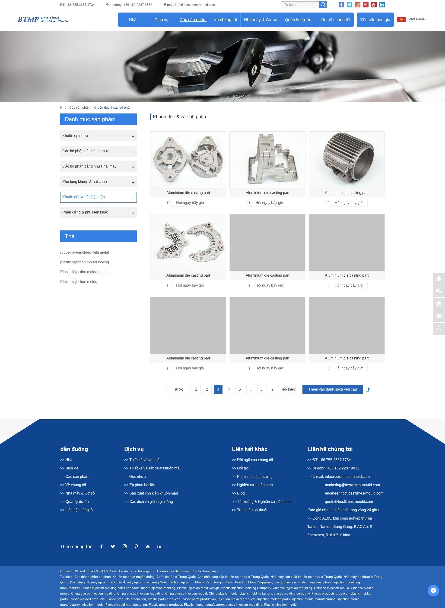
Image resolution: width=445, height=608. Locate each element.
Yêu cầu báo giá (375, 19)
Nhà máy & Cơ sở (261, 19)
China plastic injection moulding (140, 593)
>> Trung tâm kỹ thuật (249, 510)
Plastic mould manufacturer (204, 604)
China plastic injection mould (186, 593)
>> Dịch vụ (69, 468)
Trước (178, 389)
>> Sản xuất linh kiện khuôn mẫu (151, 493)
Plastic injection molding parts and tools (110, 588)
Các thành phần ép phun (92, 577)
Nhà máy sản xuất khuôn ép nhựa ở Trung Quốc (306, 577)
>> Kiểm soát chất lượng (252, 477)
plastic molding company (292, 593)
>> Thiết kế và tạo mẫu (143, 460)
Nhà (133, 19)
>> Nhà (66, 460)
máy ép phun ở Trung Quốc (147, 582)
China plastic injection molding (93, 593)
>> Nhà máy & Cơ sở (77, 493)
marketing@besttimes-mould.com (352, 485)
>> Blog (238, 493)
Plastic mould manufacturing (126, 604)
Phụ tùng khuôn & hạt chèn (84, 182)
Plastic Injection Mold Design (198, 588)
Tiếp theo (287, 389)
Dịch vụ (161, 19)
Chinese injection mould (331, 588)
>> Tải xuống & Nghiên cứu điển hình (263, 502)
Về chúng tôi (225, 19)
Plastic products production (126, 599)
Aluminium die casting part (188, 193)
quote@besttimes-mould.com (349, 502)
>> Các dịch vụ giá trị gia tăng (148, 502)
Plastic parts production (198, 599)
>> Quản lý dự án (74, 502)
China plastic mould (223, 593)
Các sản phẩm (193, 19)
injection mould (93, 604)
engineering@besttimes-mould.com (354, 493)
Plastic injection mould (280, 604)
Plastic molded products (87, 599)
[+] (188, 160)
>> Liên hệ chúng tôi (77, 510)
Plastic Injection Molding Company (246, 588)
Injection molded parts (273, 599)
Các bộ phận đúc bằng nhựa (85, 151)
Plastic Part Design (209, 582)
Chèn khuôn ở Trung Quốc (176, 577)
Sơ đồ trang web (205, 571)
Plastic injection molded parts (84, 272)
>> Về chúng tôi (73, 485)
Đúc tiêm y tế (79, 582)
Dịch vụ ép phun (181, 582)
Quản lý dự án (298, 19)
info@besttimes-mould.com (195, 4)
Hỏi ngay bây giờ (190, 203)
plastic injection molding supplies (297, 582)
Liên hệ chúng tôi (334, 19)
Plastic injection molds (78, 282)
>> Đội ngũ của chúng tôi (252, 460)
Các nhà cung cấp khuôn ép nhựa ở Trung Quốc (233, 577)
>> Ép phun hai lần (139, 485)
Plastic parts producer (164, 599)
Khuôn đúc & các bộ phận (83, 197)
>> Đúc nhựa (135, 477)
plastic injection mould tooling (84, 262)
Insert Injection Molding (158, 588)
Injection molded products (236, 599)
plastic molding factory (255, 593)
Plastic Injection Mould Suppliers (248, 582)
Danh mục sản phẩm (90, 119)
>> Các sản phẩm (74, 477)
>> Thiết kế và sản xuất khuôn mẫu (152, 468)
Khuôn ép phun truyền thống (134, 577)
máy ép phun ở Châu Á (108, 582)
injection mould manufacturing (314, 599)
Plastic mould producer (165, 604)
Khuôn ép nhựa (75, 136)
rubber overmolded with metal (84, 252)
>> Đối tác (240, 468)
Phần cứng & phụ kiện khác (85, 212)
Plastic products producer (330, 593)
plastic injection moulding (244, 604)
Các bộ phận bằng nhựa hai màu (89, 166)
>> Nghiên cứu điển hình (252, 485)
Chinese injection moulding (292, 588)
